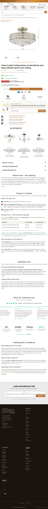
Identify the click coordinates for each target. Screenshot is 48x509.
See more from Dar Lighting (7, 72)
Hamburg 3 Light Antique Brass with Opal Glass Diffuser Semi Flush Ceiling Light (24, 151)
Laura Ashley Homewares (4, 466)
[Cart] (43, 4)
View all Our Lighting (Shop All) (29, 62)
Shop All (4, 449)
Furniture (4, 462)
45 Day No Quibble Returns (16, 119)
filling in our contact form (8, 372)
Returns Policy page (15, 363)
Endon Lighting (27, 454)
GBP (40, 4)
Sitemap (27, 437)
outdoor (36, 181)
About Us (28, 410)
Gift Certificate (28, 440)
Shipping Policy (27, 422)
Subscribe (40, 396)
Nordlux (27, 465)
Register (27, 434)
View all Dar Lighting (4, 21)
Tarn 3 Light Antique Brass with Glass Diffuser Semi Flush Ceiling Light (9, 150)
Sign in (27, 432)
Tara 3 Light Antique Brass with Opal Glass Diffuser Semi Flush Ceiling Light (38, 150)
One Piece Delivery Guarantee (17, 116)
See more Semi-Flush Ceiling (20, 72)
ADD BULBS (42, 111)
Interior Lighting (4, 452)
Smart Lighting (4, 459)
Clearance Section (4, 473)
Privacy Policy (25, 398)
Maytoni (27, 463)
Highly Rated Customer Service (17, 122)
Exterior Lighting (4, 456)
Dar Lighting (4, 70)
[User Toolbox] (45, 4)
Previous (3, 139)
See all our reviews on (24, 334)
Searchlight (28, 461)
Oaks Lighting (27, 458)
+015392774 (5, 424)
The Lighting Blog (27, 418)
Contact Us (28, 414)
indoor (31, 181)
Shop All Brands (27, 469)
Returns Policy (27, 426)
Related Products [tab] (16, 128)
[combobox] (23, 12)
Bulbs (3, 469)
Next (45, 139)
